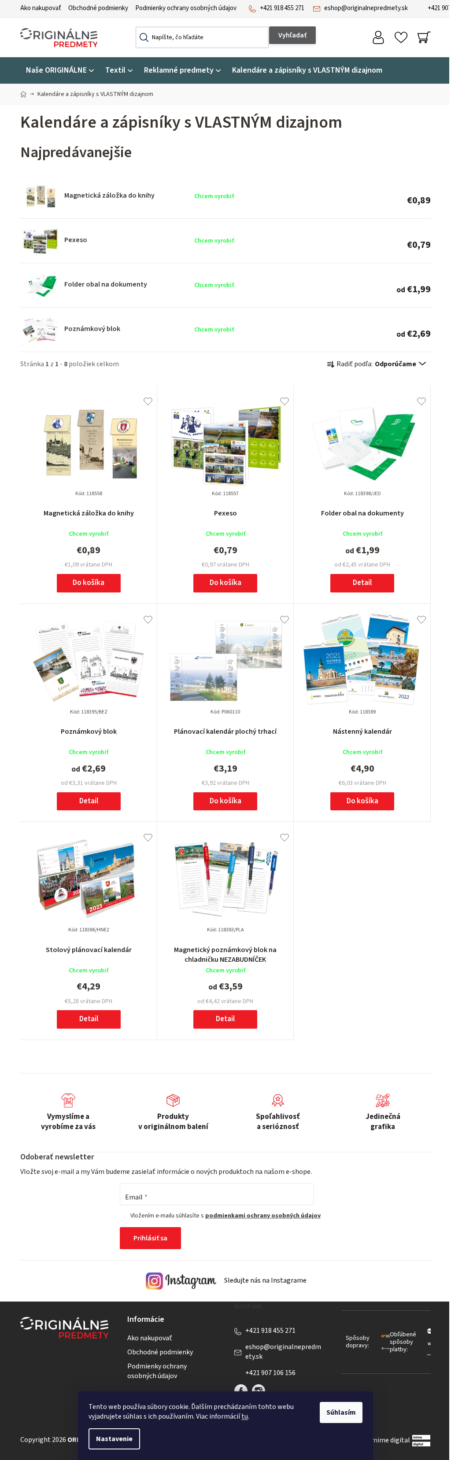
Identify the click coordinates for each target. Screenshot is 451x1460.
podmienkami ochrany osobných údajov (263, 1215)
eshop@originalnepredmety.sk (366, 8)
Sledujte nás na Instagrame (265, 1280)
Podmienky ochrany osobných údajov (186, 8)
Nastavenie (114, 1439)
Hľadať (292, 35)
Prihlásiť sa (150, 1238)
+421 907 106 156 (270, 1373)
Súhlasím (341, 1412)
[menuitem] (60, 71)
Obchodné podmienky (98, 8)
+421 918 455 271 (282, 8)
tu (244, 1416)
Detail (362, 582)
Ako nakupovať (40, 8)
